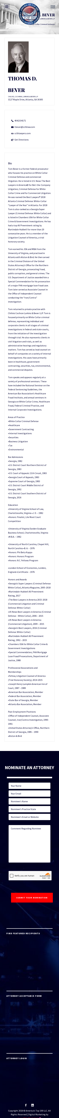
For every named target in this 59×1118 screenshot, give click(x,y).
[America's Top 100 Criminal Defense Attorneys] (29, 14)
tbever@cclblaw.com (24, 126)
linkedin (32, 1106)
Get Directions (21, 139)
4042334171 (20, 120)
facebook (25, 1106)
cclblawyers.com (22, 133)
